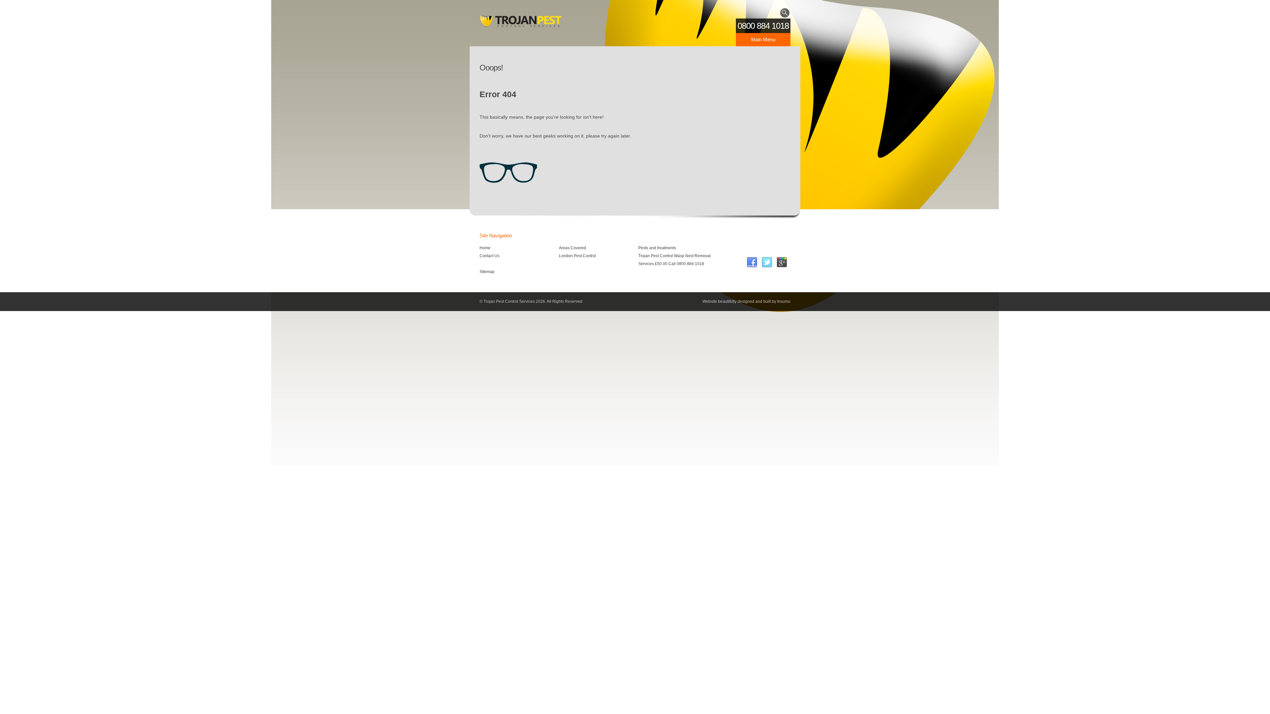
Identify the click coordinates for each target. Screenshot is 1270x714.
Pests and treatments (657, 248)
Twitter (767, 262)
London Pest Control (577, 256)
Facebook (752, 262)
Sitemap (487, 271)
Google (782, 262)
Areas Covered (572, 248)
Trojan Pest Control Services (521, 23)
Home (485, 248)
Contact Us (489, 256)
